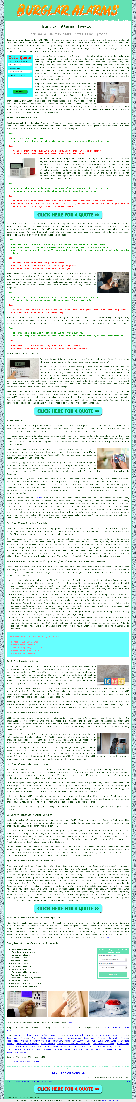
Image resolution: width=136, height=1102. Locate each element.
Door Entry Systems (28, 1044)
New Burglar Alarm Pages (21, 1082)
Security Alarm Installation (30, 1035)
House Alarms (120, 1035)
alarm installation (74, 937)
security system (43, 59)
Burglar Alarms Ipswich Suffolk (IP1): (29, 40)
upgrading (84, 740)
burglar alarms (87, 162)
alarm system (14, 727)
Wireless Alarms (101, 1035)
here (107, 937)
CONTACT (114, 20)
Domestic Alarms (62, 1047)
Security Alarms (118, 1038)
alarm (41, 126)
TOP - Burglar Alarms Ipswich (23, 1062)
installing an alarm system (103, 573)
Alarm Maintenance (69, 1038)
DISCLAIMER (124, 20)
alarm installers (25, 509)
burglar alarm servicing (83, 880)
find (15, 923)
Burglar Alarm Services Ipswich (32, 943)
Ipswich (38, 498)
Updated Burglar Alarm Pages (42, 1082)
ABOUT (106, 20)
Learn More (108, 1100)
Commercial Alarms (17, 1038)
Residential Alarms (17, 1041)
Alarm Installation (78, 1035)
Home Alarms (57, 1035)
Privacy (127, 1082)
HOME (93, 20)
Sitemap (8, 1082)
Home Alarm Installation (37, 1047)
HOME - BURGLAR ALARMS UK (68, 1073)
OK (117, 1100)
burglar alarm (80, 770)
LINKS (100, 20)
